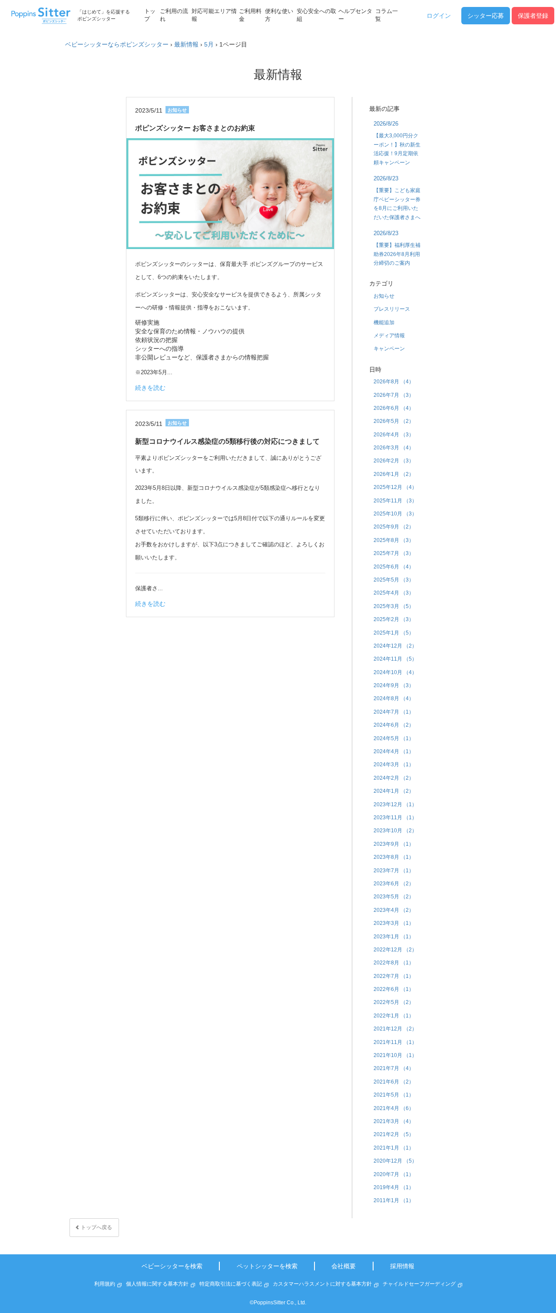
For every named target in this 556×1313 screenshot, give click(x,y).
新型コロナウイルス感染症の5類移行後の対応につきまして (227, 441)
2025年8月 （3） (394, 540)
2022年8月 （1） (394, 963)
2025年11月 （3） (395, 501)
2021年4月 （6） (394, 1108)
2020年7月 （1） (394, 1174)
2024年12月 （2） (395, 646)
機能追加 (384, 322)
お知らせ (384, 296)
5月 (209, 44)
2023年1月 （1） (394, 937)
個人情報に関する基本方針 (157, 1284)
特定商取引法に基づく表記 (230, 1284)
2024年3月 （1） (394, 764)
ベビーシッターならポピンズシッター (117, 44)
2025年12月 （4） (395, 487)
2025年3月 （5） (394, 606)
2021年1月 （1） (394, 1148)
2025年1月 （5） (394, 633)
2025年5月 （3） (394, 580)
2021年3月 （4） (394, 1121)
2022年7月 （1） (394, 976)
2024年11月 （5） (395, 659)
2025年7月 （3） (394, 553)
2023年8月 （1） (394, 857)
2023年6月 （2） (394, 884)
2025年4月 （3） (394, 593)
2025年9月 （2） (394, 527)
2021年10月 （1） (395, 1055)
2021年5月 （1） (394, 1095)
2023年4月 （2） (394, 910)
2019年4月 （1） (394, 1187)
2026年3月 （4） (394, 448)
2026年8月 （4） (394, 382)
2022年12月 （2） (395, 950)
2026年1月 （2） (394, 474)
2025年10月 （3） (395, 514)
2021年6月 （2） (394, 1082)
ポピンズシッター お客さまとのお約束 (195, 128)
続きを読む (150, 387)
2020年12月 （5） (395, 1161)
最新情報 (186, 44)
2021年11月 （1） (395, 1042)
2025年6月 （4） (394, 567)
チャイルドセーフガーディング (419, 1284)
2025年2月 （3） (394, 619)
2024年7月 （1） (394, 712)
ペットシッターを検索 (267, 1266)
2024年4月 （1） (394, 751)
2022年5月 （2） (394, 1002)
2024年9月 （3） (394, 685)
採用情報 (402, 1266)
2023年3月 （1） (394, 923)
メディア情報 (389, 335)
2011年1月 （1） (394, 1200)
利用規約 (104, 1284)
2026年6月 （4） (394, 408)
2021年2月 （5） (394, 1134)
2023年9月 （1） (394, 844)
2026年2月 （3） (394, 461)
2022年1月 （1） (394, 1016)
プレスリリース (392, 309)
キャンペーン (389, 349)
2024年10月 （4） (395, 672)
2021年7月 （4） (394, 1068)
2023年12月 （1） (395, 804)
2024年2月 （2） (394, 778)
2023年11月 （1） (395, 817)
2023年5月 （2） (394, 897)
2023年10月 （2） (395, 831)
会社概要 (343, 1266)
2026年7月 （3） (394, 395)
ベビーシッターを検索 (172, 1266)
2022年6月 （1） (394, 989)
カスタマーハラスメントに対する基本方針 (322, 1284)
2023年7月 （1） (394, 871)
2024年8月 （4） (394, 698)
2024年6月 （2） (394, 725)
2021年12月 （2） (395, 1029)
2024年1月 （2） (394, 791)
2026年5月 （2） (394, 421)
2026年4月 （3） (394, 435)
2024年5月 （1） (394, 738)
